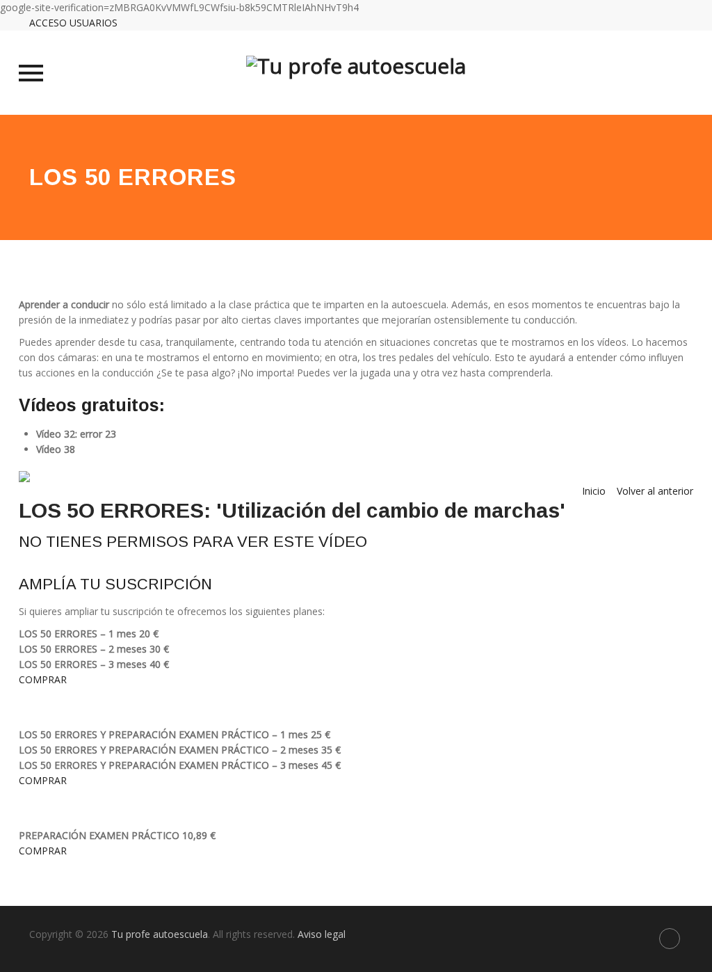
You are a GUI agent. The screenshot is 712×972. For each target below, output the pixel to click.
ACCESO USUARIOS (73, 22)
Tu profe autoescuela (159, 934)
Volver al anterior (655, 490)
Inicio (594, 490)
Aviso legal (322, 934)
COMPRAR (43, 679)
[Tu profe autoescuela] (356, 73)
